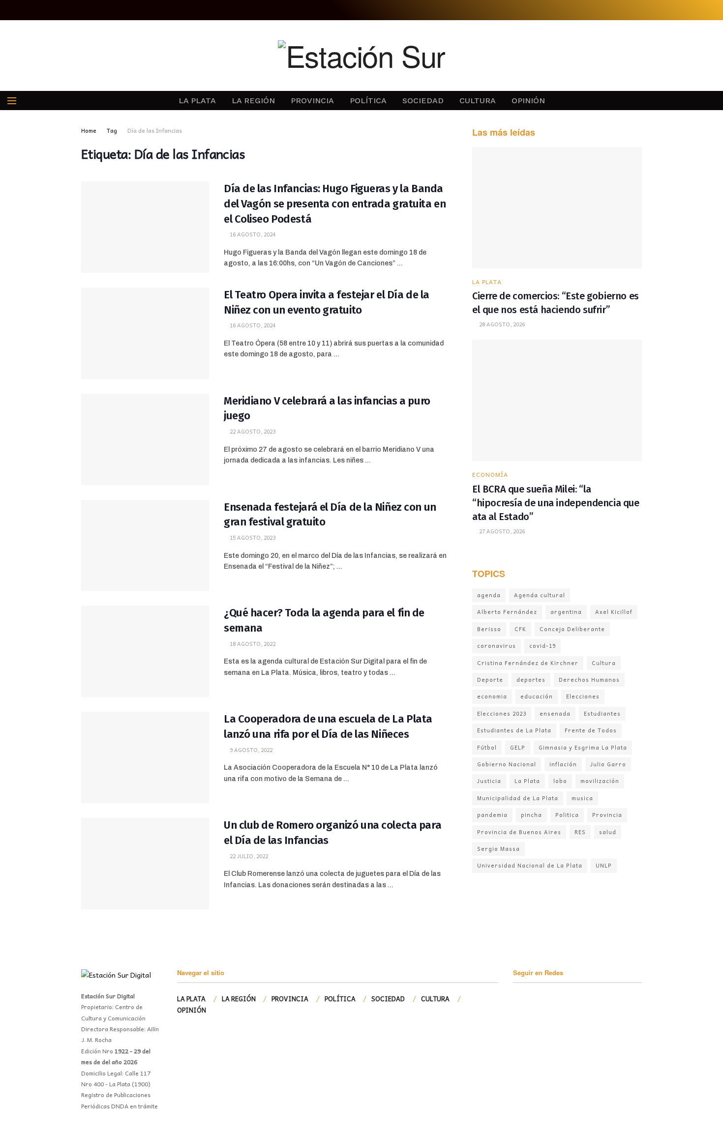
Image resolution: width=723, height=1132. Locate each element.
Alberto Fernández (507, 612)
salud (607, 832)
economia (492, 696)
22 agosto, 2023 (251, 431)
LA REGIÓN (253, 100)
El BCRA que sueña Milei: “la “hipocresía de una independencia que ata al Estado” (555, 502)
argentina (566, 612)
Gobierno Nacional (506, 764)
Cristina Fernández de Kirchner (527, 663)
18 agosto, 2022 (251, 643)
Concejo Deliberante (572, 629)
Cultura (604, 663)
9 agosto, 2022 (250, 750)
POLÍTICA (368, 100)
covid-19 (542, 645)
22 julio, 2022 (248, 856)
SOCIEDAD (423, 100)
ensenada (555, 713)
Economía (490, 474)
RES (580, 832)
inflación (563, 764)
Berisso (489, 629)
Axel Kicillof (614, 612)
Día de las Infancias (154, 130)
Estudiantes (602, 713)
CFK (520, 629)
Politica (567, 815)
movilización (599, 781)
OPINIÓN (528, 100)
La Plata (527, 781)
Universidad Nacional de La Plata (529, 865)
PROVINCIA (312, 100)
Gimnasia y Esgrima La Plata (583, 747)
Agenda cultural (539, 595)
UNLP (604, 865)
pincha (531, 815)
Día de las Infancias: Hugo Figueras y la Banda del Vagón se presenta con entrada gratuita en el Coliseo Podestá (335, 204)
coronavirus (496, 645)
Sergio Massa (498, 848)
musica (582, 798)
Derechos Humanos (589, 679)
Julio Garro (608, 764)
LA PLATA (197, 100)
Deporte (490, 679)
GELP (517, 747)
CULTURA (477, 100)
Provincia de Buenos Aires (519, 832)
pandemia (492, 815)
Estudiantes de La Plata (514, 730)
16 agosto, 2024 (251, 234)
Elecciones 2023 (501, 713)
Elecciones (583, 696)
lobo (560, 781)
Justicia (489, 781)
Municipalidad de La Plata (517, 798)
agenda (489, 595)
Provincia (607, 815)
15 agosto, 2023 (251, 537)
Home (88, 130)
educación (536, 696)
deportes (530, 679)
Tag (112, 130)
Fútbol (487, 747)
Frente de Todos (591, 730)
